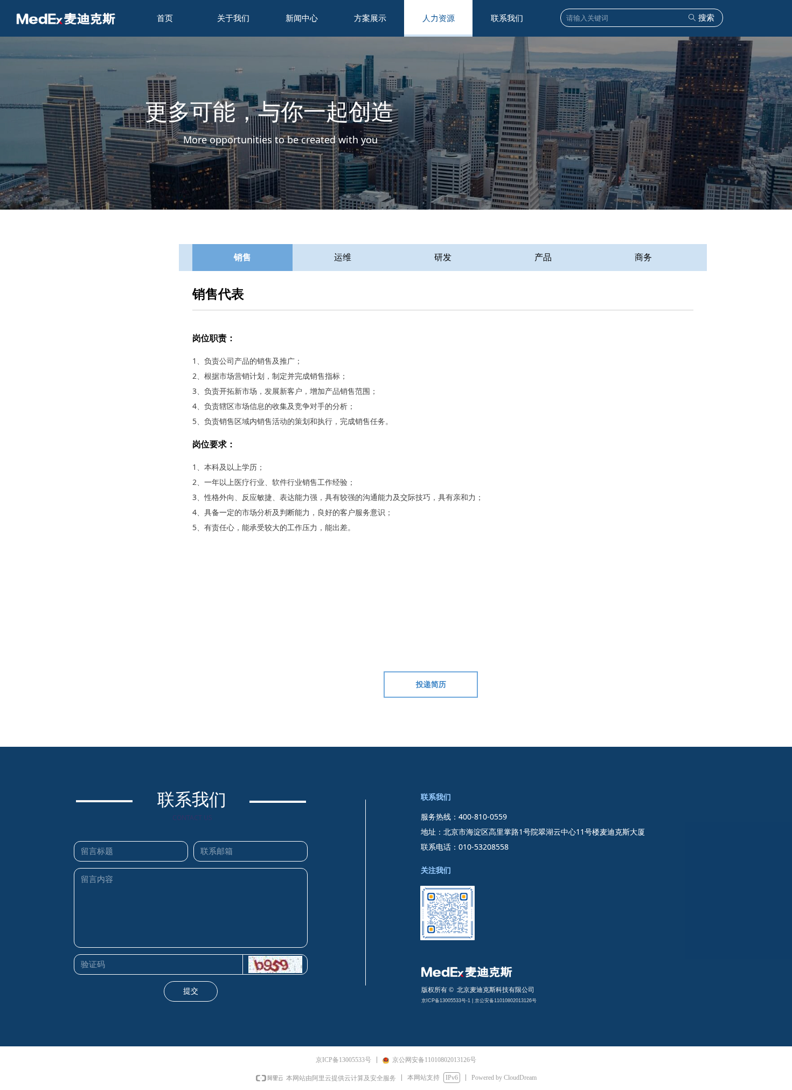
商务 (643, 257)
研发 (442, 257)
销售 (242, 257)
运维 (342, 257)
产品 (543, 257)
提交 (190, 991)
